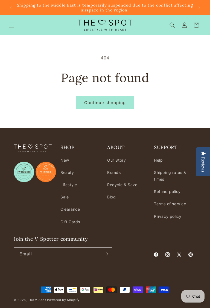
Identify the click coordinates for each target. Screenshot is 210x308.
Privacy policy (167, 216)
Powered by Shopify (63, 300)
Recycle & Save (122, 184)
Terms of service (170, 203)
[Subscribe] (106, 253)
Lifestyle (68, 184)
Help (158, 160)
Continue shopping (105, 102)
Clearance (70, 209)
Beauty (67, 172)
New (64, 160)
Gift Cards (70, 221)
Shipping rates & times (170, 176)
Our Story (116, 160)
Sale (64, 197)
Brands (114, 172)
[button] (11, 25)
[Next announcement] (199, 8)
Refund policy (167, 191)
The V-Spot (37, 300)
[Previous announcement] (11, 8)
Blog (111, 197)
